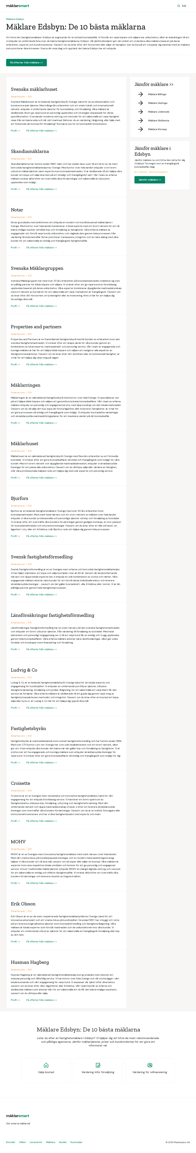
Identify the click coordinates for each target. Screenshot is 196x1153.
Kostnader (76, 1142)
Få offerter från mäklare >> (26, 62)
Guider (63, 1142)
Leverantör (36, 1142)
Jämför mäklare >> (149, 179)
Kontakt (10, 1142)
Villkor (22, 1142)
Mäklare (50, 1142)
